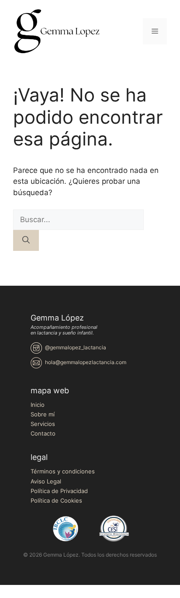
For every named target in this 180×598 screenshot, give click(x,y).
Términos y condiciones (63, 471)
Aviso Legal (46, 481)
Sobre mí (43, 414)
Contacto (43, 433)
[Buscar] (26, 240)
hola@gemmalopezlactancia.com (85, 362)
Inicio (38, 404)
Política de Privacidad (59, 490)
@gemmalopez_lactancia (75, 347)
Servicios (43, 423)
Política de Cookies (56, 500)
